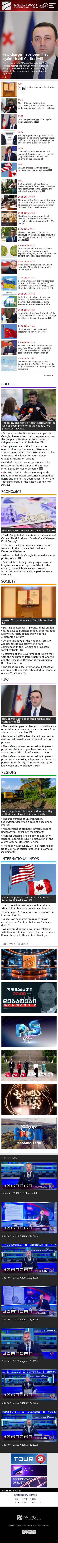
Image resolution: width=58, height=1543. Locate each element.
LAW (4, 679)
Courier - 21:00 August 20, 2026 (20, 1277)
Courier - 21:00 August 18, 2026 (20, 1361)
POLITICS (9, 384)
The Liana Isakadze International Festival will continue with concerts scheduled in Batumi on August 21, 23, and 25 (28, 670)
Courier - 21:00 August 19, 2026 (20, 1319)
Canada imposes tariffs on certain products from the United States (27, 899)
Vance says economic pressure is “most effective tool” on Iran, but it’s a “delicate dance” (26, 922)
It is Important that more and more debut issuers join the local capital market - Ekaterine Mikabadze (26, 548)
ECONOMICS (11, 491)
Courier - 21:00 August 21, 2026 (20, 1235)
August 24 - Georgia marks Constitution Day (27, 620)
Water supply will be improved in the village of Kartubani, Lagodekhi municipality (28, 813)
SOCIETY (8, 581)
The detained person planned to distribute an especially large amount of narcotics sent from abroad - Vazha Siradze (28, 729)
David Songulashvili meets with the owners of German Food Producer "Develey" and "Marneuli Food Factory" (28, 538)
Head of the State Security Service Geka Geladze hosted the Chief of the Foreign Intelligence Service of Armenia (25, 465)
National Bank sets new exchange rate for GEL (29, 530)
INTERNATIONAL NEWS (20, 858)
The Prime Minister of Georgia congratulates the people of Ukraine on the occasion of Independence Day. (27, 71)
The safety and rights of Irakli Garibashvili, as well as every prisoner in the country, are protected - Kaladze (28, 425)
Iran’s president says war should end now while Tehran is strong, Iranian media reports (27, 907)
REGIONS (8, 772)
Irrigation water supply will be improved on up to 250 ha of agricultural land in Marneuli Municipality (27, 848)
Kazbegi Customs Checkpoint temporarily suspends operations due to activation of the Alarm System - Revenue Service (27, 838)
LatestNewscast (28, 1469)
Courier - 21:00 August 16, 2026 (20, 1444)
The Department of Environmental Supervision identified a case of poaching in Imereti (27, 821)
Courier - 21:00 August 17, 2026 (20, 1402)
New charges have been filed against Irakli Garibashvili (26, 720)
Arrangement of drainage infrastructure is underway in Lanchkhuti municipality (26, 830)
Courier (5, 1197)
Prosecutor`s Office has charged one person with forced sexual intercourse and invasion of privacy (28, 739)
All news (48, 375)
